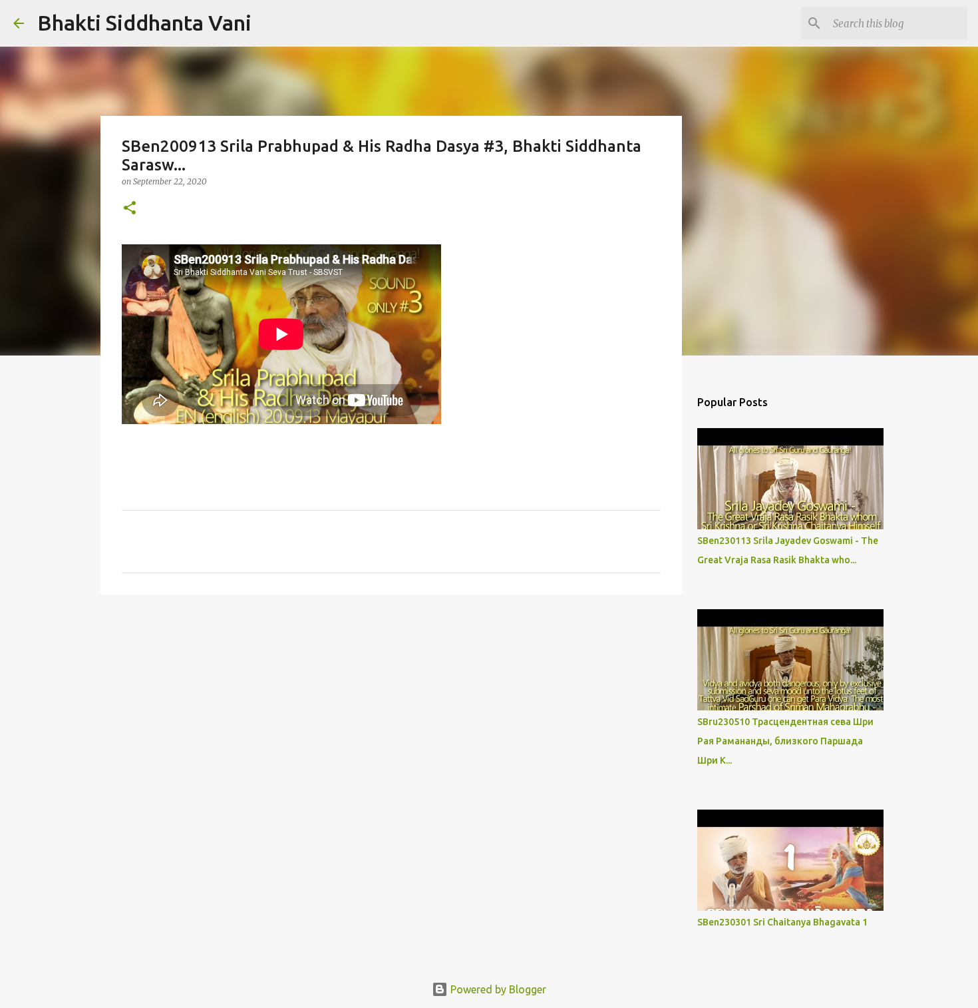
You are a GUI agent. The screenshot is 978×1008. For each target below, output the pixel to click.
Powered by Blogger (497, 989)
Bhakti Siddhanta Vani (144, 23)
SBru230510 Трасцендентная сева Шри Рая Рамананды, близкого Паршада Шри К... (785, 741)
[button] (130, 209)
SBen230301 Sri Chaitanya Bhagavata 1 (782, 922)
